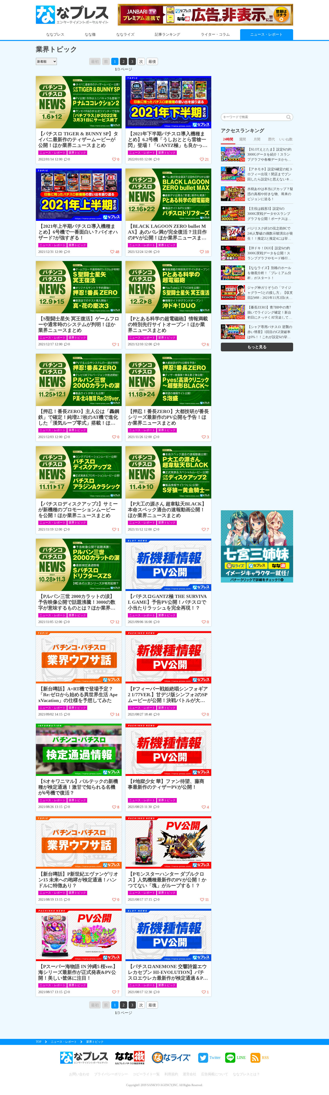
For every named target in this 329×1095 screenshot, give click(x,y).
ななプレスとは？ (246, 1074)
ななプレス (55, 34)
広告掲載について (214, 1074)
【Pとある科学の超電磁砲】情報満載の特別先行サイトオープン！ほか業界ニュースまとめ (168, 324)
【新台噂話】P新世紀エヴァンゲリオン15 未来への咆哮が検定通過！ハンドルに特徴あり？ (78, 879)
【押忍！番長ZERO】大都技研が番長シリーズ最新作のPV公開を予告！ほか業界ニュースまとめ (168, 417)
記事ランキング (167, 34)
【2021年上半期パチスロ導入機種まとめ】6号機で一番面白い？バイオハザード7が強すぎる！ (78, 231)
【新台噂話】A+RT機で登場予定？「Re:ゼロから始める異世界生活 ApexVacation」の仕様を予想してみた (78, 694)
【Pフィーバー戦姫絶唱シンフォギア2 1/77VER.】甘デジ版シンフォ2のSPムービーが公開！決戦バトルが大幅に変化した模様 (168, 694)
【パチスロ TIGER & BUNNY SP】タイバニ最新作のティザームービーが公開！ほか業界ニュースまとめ (78, 139)
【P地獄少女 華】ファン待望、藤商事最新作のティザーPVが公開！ (166, 784)
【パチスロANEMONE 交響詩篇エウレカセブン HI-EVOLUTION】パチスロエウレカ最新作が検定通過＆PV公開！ (167, 972)
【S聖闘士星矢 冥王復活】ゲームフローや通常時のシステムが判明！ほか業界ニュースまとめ (78, 324)
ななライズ (125, 34)
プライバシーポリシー (111, 1074)
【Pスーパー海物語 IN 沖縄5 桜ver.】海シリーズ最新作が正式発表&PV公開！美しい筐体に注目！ (78, 972)
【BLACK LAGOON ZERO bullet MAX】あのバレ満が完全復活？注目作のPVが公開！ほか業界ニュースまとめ (167, 232)
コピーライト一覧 (146, 1074)
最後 (152, 61)
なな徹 (90, 34)
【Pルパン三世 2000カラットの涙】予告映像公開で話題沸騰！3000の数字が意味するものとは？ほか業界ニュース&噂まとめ (76, 602)
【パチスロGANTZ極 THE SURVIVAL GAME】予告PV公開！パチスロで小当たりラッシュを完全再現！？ (167, 602)
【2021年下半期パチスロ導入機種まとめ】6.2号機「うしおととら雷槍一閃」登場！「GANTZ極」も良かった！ (167, 139)
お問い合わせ (79, 1074)
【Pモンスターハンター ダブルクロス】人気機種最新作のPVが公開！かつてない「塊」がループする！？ (167, 879)
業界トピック (77, 152)
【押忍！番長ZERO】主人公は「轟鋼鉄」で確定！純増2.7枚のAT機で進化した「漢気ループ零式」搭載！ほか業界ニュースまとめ (78, 417)
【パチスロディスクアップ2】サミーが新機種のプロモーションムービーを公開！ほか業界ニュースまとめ (78, 509)
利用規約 (171, 1074)
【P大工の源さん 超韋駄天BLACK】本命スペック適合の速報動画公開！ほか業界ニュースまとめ (167, 509)
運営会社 (189, 1074)
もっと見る (257, 347)
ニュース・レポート (266, 34)
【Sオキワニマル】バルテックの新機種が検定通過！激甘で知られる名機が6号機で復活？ (78, 787)
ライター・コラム (215, 34)
